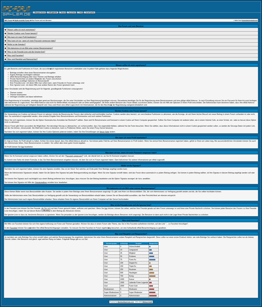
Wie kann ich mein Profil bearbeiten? (22, 37)
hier (22, 147)
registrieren (253, 20)
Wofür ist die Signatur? (17, 44)
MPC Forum (8, 20)
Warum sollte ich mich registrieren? (21, 30)
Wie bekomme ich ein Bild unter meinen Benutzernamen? (30, 48)
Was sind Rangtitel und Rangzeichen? (23, 59)
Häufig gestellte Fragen (22, 20)
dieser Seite (104, 132)
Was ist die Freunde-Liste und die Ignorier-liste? (26, 52)
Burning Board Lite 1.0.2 (126, 302)
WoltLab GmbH (147, 302)
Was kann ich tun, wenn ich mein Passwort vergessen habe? (32, 41)
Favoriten (13, 228)
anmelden (245, 20)
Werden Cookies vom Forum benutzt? (22, 33)
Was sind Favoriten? (16, 55)
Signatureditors (41, 182)
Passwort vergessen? (74, 156)
